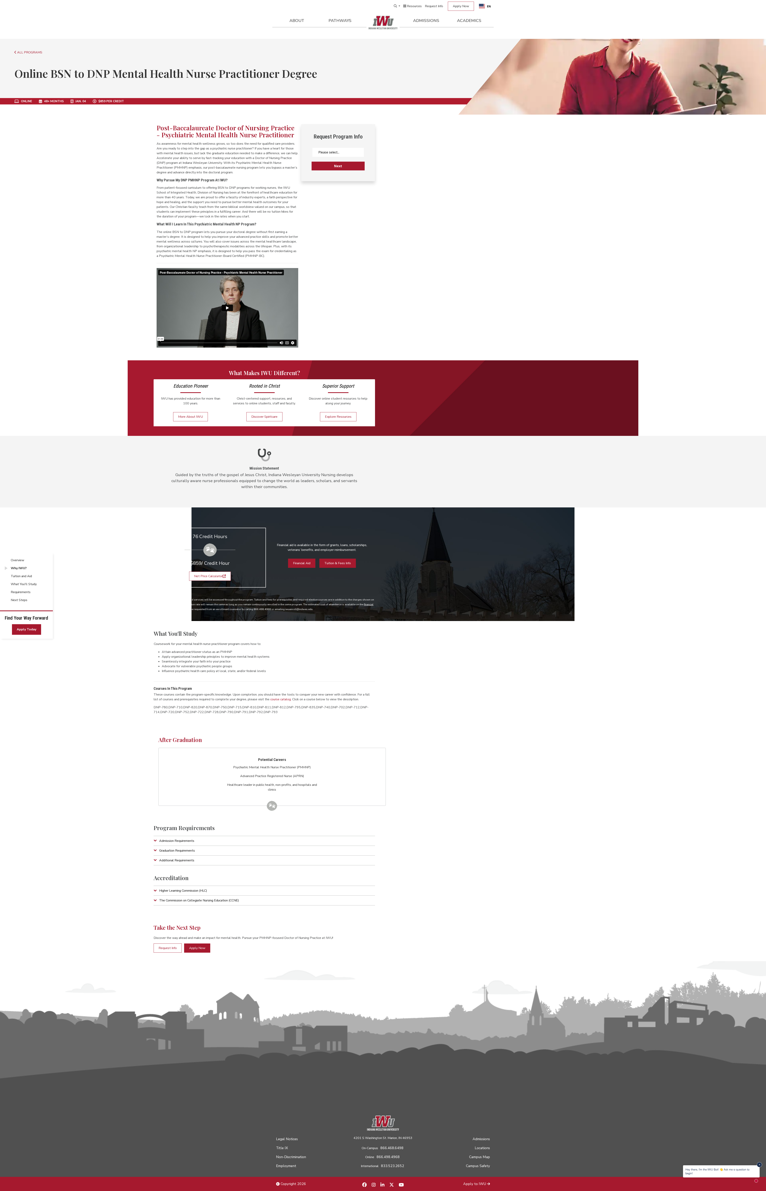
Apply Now (461, 6)
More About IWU (190, 417)
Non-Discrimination (291, 1157)
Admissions (426, 20)
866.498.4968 (388, 1157)
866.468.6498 (392, 1148)
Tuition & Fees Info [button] (337, 563)
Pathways (340, 20)
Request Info (434, 6)
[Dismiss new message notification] (759, 1164)
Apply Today (26, 629)
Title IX (282, 1148)
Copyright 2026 (293, 1183)
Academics (469, 20)
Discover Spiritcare (264, 417)
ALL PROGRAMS (29, 52)
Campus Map (479, 1157)
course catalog (280, 699)
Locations (482, 1148)
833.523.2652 (392, 1165)
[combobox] (485, 6)
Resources (414, 6)
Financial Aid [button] (301, 563)
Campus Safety (478, 1165)
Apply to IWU (474, 1183)
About (296, 20)
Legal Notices (287, 1139)
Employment (286, 1165)
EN (489, 6)
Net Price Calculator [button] (208, 576)
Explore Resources (338, 417)
